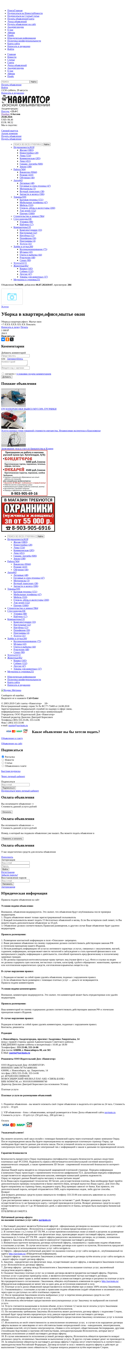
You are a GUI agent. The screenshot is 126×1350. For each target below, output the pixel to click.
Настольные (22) (28, 232)
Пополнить (7, 857)
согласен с (28, 374)
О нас (10, 29)
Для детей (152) (28, 210)
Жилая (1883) (27, 150)
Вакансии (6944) (28, 172)
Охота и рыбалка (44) (31, 254)
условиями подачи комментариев (33, 374)
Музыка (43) (26, 252)
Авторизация (8, 887)
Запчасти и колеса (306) (32, 194)
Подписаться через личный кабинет (20, 790)
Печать (24, 327)
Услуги (20, 263)
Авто (18, 180)
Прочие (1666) (27, 213)
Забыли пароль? (9, 875)
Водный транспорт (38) (32, 191)
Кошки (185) (26, 268)
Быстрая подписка (10, 771)
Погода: (5, 111)
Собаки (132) (26, 271)
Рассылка (10, 757)
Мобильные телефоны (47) (34, 202)
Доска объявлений (17, 21)
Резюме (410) (26, 175)
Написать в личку (10, 327)
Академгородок (15, 27)
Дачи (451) (25, 161)
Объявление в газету (12, 738)
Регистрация (7, 872)
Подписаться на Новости (20, 13)
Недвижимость (24, 147)
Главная (18, 10)
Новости (38, 13)
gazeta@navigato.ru (18, 725)
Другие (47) (26, 274)
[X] (12, 339)
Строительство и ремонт (29, 216)
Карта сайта (13, 43)
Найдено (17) (26, 224)
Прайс (10, 35)
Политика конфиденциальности (24, 40)
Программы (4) (27, 241)
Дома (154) (25, 155)
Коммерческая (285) (30, 158)
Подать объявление (17, 18)
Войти (10, 49)
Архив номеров (9, 133)
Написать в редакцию (18, 46)
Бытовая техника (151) (31, 199)
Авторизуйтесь (15, 358)
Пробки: (5, 114)
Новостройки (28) (29, 153)
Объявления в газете (15, 766)
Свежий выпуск (9, 130)
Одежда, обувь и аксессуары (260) (37, 208)
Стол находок (23, 219)
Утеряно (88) (26, 221)
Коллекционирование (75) (33, 249)
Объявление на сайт (11, 743)
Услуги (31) (26, 243)
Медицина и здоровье (27, 279)
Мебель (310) (26, 205)
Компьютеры (22, 227)
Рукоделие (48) (27, 257)
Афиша (11, 32)
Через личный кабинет (13, 776)
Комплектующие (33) (31, 230)
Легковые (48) (27, 183)
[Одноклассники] (7, 339)
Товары (20, 197)
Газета (31, 18)
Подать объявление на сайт (21, 24)
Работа (20, 169)
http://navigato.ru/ (17, 1253)
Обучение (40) (27, 177)
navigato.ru (109, 1112)
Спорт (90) (25, 260)
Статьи (35, 16)
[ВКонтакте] (3, 339)
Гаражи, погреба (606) (31, 164)
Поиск (10, 10)
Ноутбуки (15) (27, 235)
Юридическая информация (21, 38)
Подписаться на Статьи (19, 16)
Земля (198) (26, 166)
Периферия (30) (28, 238)
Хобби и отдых (23, 246)
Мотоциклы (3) (28, 188)
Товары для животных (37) (34, 277)
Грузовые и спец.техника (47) (35, 186)
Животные (21, 265)
